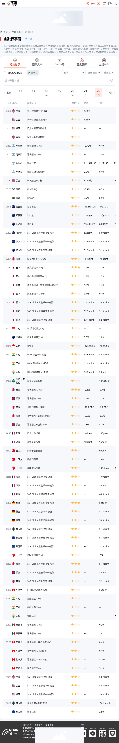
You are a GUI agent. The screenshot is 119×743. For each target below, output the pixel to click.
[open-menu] (3, 3)
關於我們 (27, 725)
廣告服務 (49, 725)
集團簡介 (38, 725)
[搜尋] (112, 80)
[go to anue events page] (104, 3)
